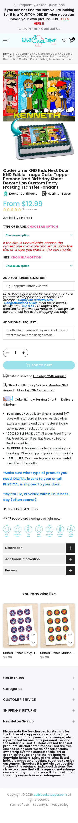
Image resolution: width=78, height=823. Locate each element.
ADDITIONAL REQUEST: (20, 322)
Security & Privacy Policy (50, 805)
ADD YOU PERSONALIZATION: (24, 278)
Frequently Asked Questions (41, 5)
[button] (12, 209)
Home (7, 53)
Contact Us (40, 28)
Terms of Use (19, 805)
